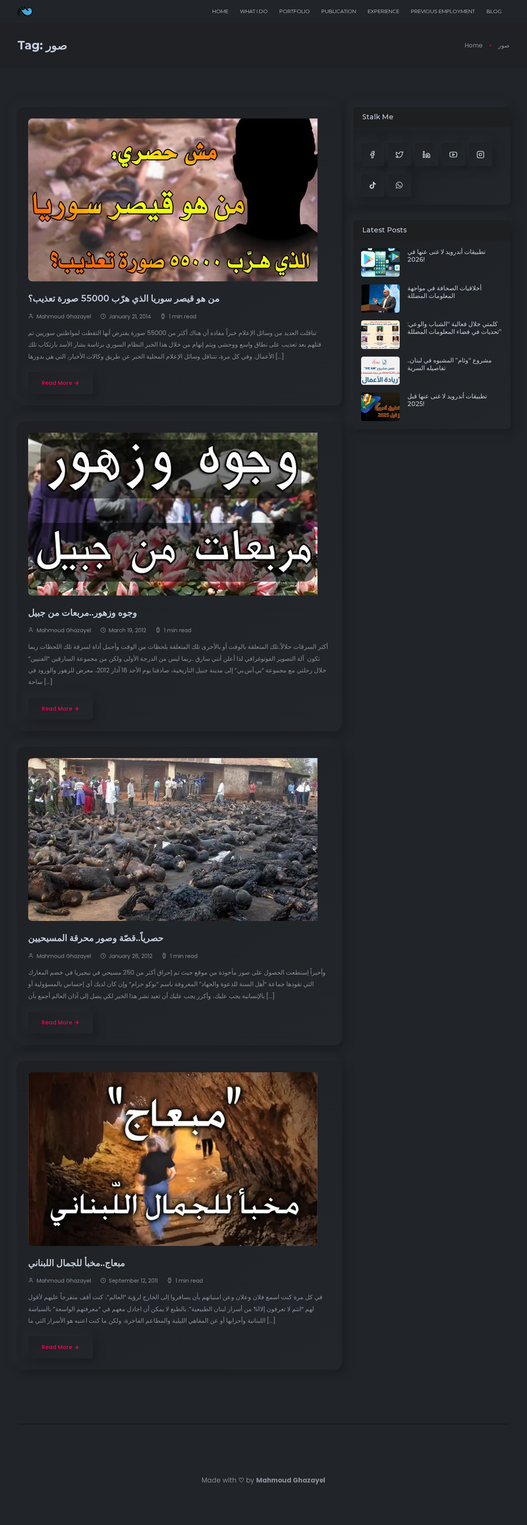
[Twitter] (399, 154)
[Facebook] (372, 154)
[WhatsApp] (399, 185)
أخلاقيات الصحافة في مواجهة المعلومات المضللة (444, 292)
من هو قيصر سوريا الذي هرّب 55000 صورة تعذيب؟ (125, 298)
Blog (494, 11)
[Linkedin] (426, 154)
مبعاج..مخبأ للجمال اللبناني (77, 1263)
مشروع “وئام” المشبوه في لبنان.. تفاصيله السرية (449, 364)
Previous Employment (443, 11)
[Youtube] (453, 154)
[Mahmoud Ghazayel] (25, 11)
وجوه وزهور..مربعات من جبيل (83, 612)
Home (220, 11)
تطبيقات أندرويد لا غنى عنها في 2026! (446, 255)
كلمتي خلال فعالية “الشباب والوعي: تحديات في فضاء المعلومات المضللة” (454, 327)
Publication (338, 11)
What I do (254, 11)
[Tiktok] (372, 185)
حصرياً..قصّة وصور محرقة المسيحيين (97, 938)
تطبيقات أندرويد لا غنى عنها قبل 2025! (447, 400)
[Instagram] (480, 154)
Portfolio (294, 11)
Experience (383, 11)
